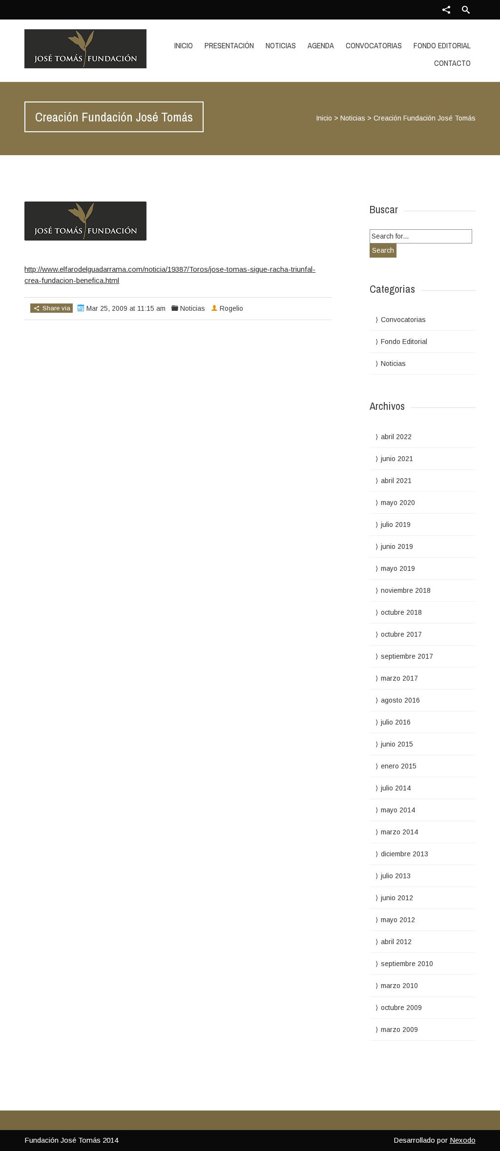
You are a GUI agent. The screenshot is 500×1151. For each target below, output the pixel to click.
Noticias (281, 45)
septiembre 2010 (407, 964)
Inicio (183, 45)
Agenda (321, 45)
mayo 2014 (398, 810)
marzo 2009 (399, 1029)
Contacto (452, 63)
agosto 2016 (400, 700)
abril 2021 (396, 481)
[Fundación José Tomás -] (91, 48)
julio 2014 (396, 788)
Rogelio (231, 308)
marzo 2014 (399, 832)
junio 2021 (397, 459)
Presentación (229, 45)
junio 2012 (397, 898)
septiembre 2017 (407, 656)
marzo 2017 (399, 678)
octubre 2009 (401, 1007)
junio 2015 (397, 744)
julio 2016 (396, 722)
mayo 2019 (398, 568)
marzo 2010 (399, 985)
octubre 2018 (401, 612)
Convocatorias (374, 45)
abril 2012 (396, 942)
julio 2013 (396, 876)
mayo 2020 (398, 502)
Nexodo (463, 1140)
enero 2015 (399, 766)
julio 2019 (396, 524)
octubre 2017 (401, 634)
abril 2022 (396, 437)
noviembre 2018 (406, 590)
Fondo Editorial (442, 45)
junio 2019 (397, 546)
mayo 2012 (398, 920)
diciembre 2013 (404, 854)
